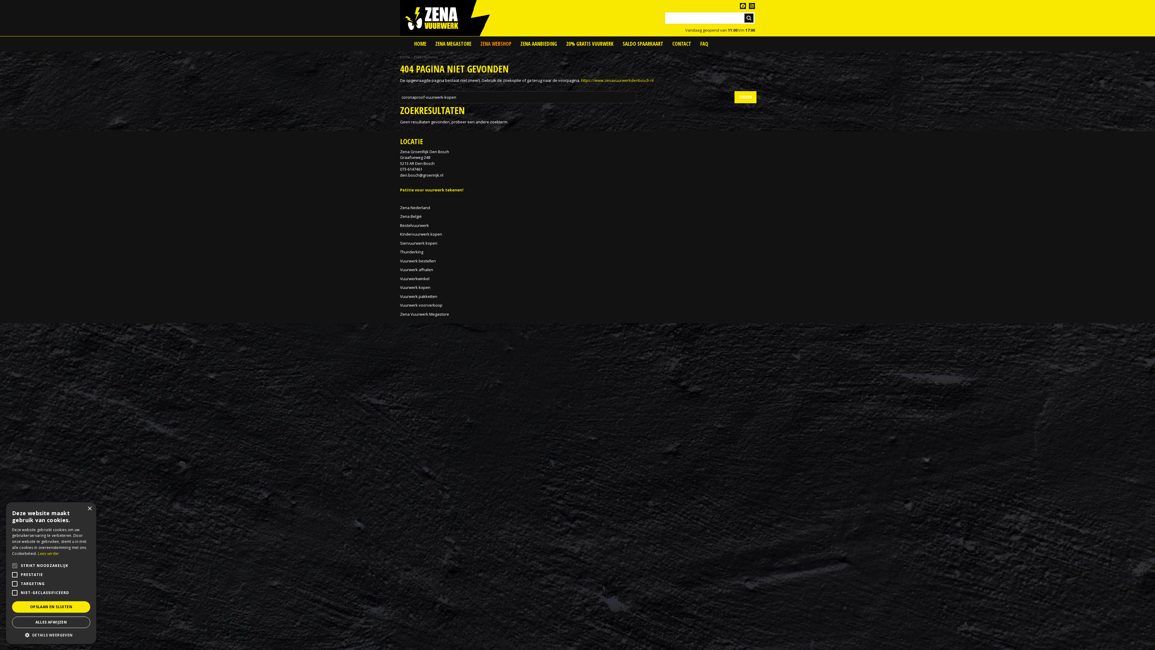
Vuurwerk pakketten (418, 296)
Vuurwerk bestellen (418, 261)
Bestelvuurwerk (414, 225)
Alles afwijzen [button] (51, 622)
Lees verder (48, 553)
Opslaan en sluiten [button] (51, 606)
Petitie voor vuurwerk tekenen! (432, 190)
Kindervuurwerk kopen (421, 234)
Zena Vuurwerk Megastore (424, 314)
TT (752, 6)
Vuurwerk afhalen (416, 269)
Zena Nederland (415, 207)
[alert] (51, 573)
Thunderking (411, 252)
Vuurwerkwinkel (415, 278)
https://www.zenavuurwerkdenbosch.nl (617, 80)
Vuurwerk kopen (415, 287)
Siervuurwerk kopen (418, 243)
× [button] (89, 508)
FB (743, 6)
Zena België (411, 216)
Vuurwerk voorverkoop (421, 305)
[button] (51, 635)
